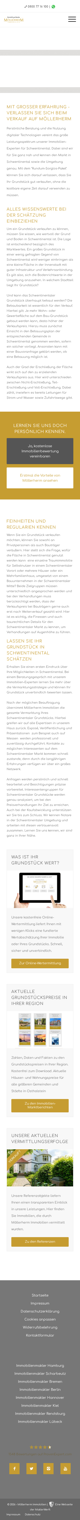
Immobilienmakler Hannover (40, 1398)
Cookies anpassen (40, 1319)
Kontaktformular (40, 1335)
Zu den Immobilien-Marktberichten (40, 1105)
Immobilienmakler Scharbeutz (40, 1374)
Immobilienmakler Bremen (40, 1382)
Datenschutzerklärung (40, 1311)
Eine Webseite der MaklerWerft (51, 1507)
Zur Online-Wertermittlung (40, 963)
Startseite (40, 1295)
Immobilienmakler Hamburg (40, 1366)
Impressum (40, 1303)
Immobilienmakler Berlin (40, 1390)
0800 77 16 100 (38, 6)
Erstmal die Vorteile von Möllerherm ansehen (40, 478)
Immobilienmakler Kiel (40, 1406)
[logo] (13, 19)
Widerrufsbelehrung (40, 1327)
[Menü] (70, 19)
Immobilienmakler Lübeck (40, 1422)
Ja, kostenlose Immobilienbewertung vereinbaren (40, 451)
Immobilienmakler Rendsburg (40, 1414)
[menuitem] (70, 19)
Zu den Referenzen (40, 1241)
